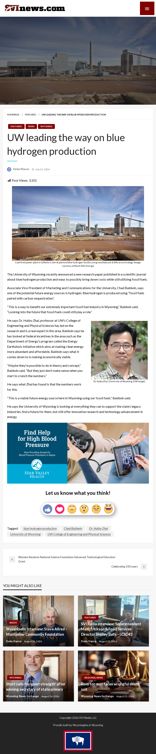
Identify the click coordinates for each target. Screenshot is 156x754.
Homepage (13, 114)
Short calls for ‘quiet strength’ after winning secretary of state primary (35, 686)
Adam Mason (21, 169)
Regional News (93, 677)
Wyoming (46, 126)
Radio (13, 622)
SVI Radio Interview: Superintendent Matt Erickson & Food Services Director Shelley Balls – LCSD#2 (111, 629)
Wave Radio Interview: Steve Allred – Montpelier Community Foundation (36, 631)
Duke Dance (14, 641)
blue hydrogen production (40, 528)
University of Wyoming (25, 534)
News (31, 126)
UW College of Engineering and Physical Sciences (79, 534)
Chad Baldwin (73, 528)
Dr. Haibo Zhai (98, 528)
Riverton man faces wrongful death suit (110, 686)
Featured (30, 114)
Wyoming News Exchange (22, 696)
